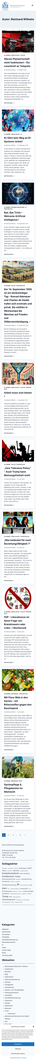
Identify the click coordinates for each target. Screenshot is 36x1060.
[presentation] (18, 41)
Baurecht (8, 971)
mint (9, 888)
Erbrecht (8, 982)
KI (21, 134)
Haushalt (12, 881)
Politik (23, 55)
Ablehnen (18, 1049)
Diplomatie (16, 870)
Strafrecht (29, 893)
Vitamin (12, 902)
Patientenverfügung (15, 888)
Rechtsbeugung (7, 891)
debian (4, 870)
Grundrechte (6, 881)
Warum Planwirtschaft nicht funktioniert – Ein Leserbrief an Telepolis (17, 62)
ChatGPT (29, 868)
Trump (5, 896)
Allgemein (7, 55)
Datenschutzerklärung (15, 1057)
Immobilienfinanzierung (9, 885)
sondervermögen (28, 891)
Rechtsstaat (15, 891)
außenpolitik (10, 868)
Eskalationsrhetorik (10, 873)
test (6, 1021)
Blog (6, 974)
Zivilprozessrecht (19, 902)
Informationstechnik (17, 207)
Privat (7, 1011)
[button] (33, 1026)
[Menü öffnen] (32, 5)
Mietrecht (8, 1008)
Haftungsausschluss (12, 992)
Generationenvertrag (8, 879)
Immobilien (14, 781)
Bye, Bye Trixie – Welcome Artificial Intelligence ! (14, 216)
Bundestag (22, 868)
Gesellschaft (15, 55)
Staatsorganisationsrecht (15, 893)
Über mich (8, 1024)
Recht (20, 781)
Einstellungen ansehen (18, 1053)
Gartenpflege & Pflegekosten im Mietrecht (13, 788)
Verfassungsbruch (16, 896)
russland (20, 891)
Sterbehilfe (24, 893)
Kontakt (7, 1003)
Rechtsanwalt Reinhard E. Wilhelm (16, 966)
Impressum (24, 1057)
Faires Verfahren (25, 873)
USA (10, 897)
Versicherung (19, 899)
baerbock (16, 868)
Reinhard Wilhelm (11, 70)
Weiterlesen (9, 103)
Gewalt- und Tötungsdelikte (14, 990)
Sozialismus (5, 893)
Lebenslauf (11, 1013)
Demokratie (9, 870)
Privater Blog (8, 209)
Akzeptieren (18, 1044)
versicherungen (26, 899)
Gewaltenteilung (26, 879)
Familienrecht (8, 876)
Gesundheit (14, 693)
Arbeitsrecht (4, 868)
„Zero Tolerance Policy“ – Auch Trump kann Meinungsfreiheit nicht (17, 472)
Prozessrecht (24, 888)
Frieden (17, 876)
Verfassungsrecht (8, 899)
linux (30, 885)
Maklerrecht (9, 1006)
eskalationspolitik (24, 870)
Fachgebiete (9, 985)
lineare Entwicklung (24, 885)
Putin (30, 888)
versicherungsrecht (6, 902)
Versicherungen (7, 955)
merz (4, 888)
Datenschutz (9, 977)
